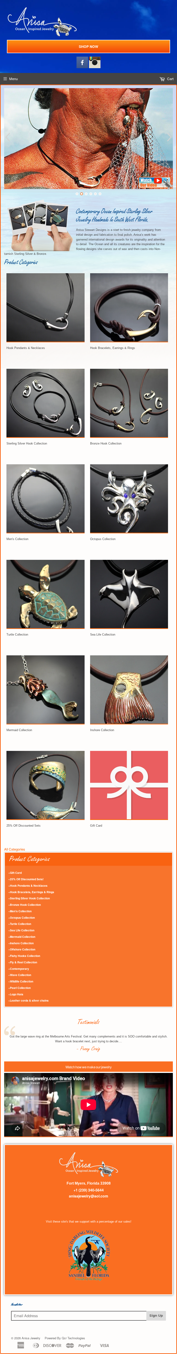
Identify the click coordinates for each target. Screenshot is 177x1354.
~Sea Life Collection (21, 930)
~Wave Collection (19, 975)
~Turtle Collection (19, 924)
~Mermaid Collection (21, 937)
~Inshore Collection (21, 943)
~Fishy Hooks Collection (24, 956)
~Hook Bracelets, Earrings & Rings (31, 892)
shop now (88, 46)
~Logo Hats (15, 994)
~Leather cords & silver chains (28, 1000)
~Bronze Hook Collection (24, 905)
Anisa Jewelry (31, 1338)
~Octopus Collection (21, 917)
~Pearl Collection (19, 988)
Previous (7, 137)
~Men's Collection (20, 911)
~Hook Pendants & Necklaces (27, 885)
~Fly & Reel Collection (22, 962)
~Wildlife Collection (20, 981)
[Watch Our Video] (155, 188)
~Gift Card (15, 873)
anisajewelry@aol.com (88, 1196)
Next (170, 137)
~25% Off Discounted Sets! (26, 879)
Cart (170, 78)
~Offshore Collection (21, 949)
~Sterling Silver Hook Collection (29, 898)
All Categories (14, 849)
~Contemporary (18, 969)
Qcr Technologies (73, 1338)
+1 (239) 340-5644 (89, 1190)
